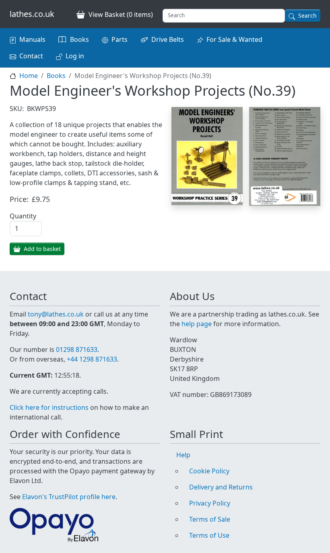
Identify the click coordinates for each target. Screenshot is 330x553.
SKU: (17, 108)
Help (183, 454)
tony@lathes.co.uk (56, 314)
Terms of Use (209, 535)
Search (307, 15)
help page (197, 323)
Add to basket (42, 249)
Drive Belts (167, 39)
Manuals (32, 39)
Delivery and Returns (221, 487)
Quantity (23, 216)
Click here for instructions (49, 407)
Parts (119, 39)
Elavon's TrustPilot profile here (69, 496)
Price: (19, 199)
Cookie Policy (209, 471)
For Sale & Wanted (234, 39)
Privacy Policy (209, 503)
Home (28, 75)
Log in (75, 55)
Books (79, 39)
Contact (31, 55)
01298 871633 (76, 349)
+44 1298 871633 (92, 359)
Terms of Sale (209, 519)
